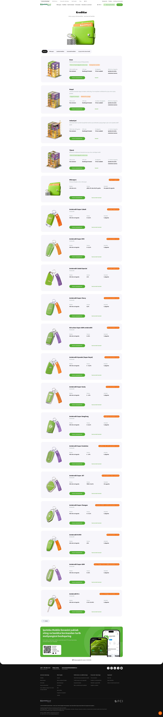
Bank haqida (74, 1)
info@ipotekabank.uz (55, 714)
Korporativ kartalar (77, 683)
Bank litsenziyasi (60, 683)
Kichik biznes (54, 1)
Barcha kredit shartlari (96, 197)
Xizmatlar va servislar (87, 5)
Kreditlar (64, 5)
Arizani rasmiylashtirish (77, 77)
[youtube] (121, 668)
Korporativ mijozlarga (64, 1)
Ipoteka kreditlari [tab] (60, 51)
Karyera (58, 678)
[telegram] (118, 668)
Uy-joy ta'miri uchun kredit (84, 51)
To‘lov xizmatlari (94, 678)
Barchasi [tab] (45, 51)
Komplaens (59, 685)
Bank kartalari (70, 5)
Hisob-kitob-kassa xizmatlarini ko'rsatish (81, 678)
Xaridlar (58, 695)
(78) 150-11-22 (46, 667)
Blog (80, 1)
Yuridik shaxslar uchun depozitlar (80, 680)
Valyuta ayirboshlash (44, 685)
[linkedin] (115, 668)
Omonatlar (77, 5)
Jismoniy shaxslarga (45, 1)
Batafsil (96, 77)
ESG (86, 1)
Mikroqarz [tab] (51, 51)
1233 (41, 667)
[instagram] (111, 668)
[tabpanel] (81, 336)
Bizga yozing (56, 667)
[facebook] (108, 668)
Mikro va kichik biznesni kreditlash (80, 685)
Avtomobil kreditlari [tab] (71, 51)
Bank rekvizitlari (110, 680)
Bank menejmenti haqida (62, 680)
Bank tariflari (59, 690)
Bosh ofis (109, 678)
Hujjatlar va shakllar (94, 685)
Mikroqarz (59, 5)
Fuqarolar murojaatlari (61, 692)
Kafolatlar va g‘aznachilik (95, 683)
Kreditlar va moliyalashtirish (96, 680)
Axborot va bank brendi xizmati (113, 683)
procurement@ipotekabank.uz (69, 667)
